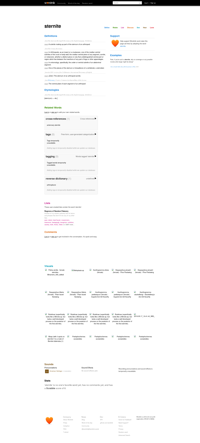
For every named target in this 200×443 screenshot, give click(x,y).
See (138, 27)
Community (61, 3)
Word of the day (74, 3)
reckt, (52, 224)
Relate (115, 27)
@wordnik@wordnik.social (90, 429)
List (122, 27)
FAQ (64, 429)
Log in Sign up (150, 3)
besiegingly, (56, 222)
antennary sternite (53, 125)
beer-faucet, (57, 220)
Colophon (66, 426)
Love (152, 27)
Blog (83, 420)
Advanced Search (124, 435)
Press (65, 423)
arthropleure (51, 185)
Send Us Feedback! (125, 420)
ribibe (61, 224)
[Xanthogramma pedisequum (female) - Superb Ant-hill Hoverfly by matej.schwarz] (100, 294)
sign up (54, 112)
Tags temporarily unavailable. (53, 141)
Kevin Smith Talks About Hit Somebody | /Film (123, 67)
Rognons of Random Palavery (56, 211)
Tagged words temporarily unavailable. (56, 163)
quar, (46, 220)
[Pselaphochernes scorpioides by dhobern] (77, 337)
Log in (46, 112)
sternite (123, 46)
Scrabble (50, 388)
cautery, (47, 224)
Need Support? (123, 423)
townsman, (48, 222)
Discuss (130, 27)
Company (67, 417)
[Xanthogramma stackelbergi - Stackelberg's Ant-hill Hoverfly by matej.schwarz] (144, 294)
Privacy (121, 429)
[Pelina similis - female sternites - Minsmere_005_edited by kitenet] (55, 272)
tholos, (56, 224)
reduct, (50, 220)
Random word (87, 3)
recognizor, (64, 222)
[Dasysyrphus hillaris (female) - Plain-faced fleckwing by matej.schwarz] (55, 294)
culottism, (71, 222)
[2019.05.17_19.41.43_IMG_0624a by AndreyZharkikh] (146, 315)
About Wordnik (68, 420)
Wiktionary (51, 80)
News (83, 417)
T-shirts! (66, 432)
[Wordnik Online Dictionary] (49, 3)
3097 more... (70, 224)
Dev (101, 417)
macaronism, (65, 220)
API (101, 420)
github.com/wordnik (106, 423)
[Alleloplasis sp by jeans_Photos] (78, 270)
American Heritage (56, 371)
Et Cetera (122, 417)
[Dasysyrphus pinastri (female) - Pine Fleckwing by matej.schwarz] (122, 271)
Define (106, 27)
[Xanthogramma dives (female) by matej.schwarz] (100, 271)
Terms (121, 426)
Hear (145, 27)
